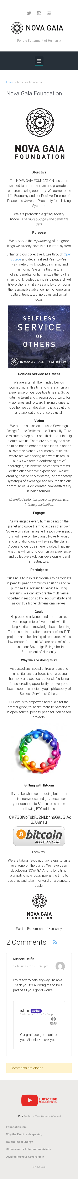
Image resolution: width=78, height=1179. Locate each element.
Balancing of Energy (19, 1141)
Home (9, 82)
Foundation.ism (16, 1127)
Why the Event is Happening (24, 1134)
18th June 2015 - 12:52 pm (38, 1014)
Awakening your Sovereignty (25, 1156)
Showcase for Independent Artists (28, 1149)
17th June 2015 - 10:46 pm (30, 966)
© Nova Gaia (39, 1167)
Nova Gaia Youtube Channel (44, 1116)
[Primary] (39, 60)
